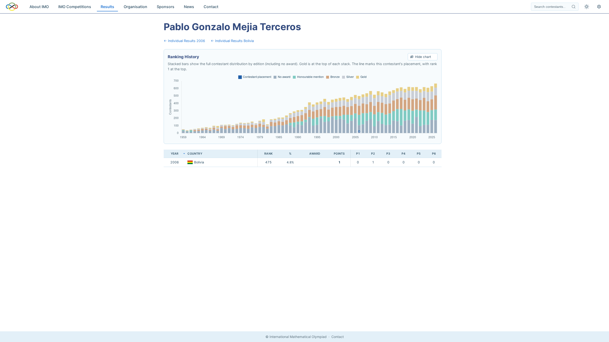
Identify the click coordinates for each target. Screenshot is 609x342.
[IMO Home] (12, 6)
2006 (174, 162)
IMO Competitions (74, 6)
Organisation (135, 6)
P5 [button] (419, 153)
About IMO (39, 6)
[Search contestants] (573, 6)
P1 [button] (358, 153)
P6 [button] (434, 153)
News (189, 6)
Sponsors (165, 6)
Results (107, 6)
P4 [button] (403, 153)
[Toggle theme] (586, 6)
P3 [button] (388, 153)
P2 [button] (373, 153)
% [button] (290, 153)
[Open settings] (599, 6)
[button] (221, 154)
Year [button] (175, 153)
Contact (211, 6)
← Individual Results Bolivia (232, 41)
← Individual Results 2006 (184, 41)
